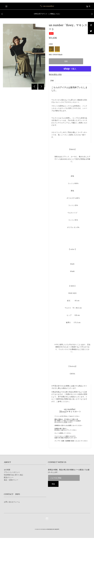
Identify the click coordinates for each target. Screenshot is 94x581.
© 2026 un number (40, 529)
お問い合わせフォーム (12, 502)
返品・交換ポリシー (11, 480)
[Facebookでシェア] (91, 25)
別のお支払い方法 (55, 74)
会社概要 (7, 470)
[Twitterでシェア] (91, 31)
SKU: (50, 54)
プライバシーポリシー (12, 472)
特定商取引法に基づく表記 (13, 475)
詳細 (52, 80)
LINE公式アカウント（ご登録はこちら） (47, 14)
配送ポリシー (8, 477)
